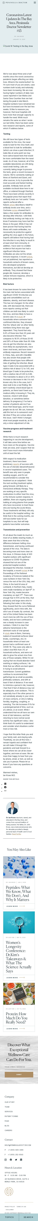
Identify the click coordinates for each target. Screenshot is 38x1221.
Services (9, 1111)
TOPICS (9, 1217)
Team (7, 1107)
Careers (8, 1130)
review (15, 210)
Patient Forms (11, 1116)
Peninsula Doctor (24, 1213)
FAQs (7, 1121)
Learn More (16, 907)
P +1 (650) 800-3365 (14, 1150)
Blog (7, 1126)
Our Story (10, 1102)
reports (16, 464)
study (20, 317)
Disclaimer (10, 1209)
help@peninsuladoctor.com (18, 1145)
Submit (19, 1074)
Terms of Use (21, 1206)
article (12, 205)
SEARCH (28, 1217)
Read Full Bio (16, 834)
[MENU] (34, 2)
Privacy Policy (10, 1206)
